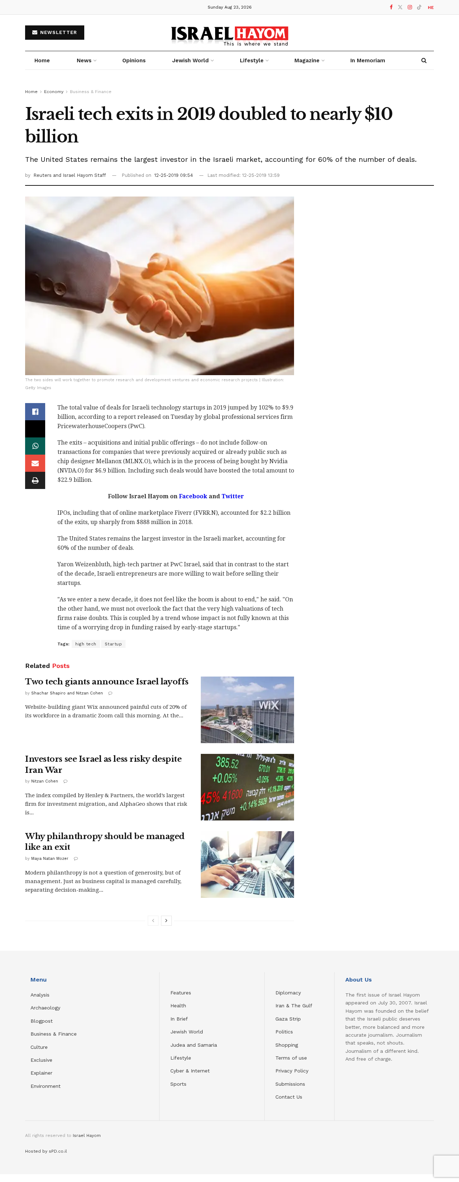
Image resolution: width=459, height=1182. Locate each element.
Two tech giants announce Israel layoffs (107, 682)
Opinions (134, 60)
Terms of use (291, 1058)
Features (180, 993)
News (84, 60)
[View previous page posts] (153, 921)
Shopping (286, 1045)
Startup (113, 643)
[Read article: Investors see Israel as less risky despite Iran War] (247, 787)
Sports (178, 1084)
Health (178, 1005)
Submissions (290, 1084)
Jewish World (186, 1032)
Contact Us (288, 1097)
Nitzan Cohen (44, 781)
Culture (39, 1047)
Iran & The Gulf (293, 1005)
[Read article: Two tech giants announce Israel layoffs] (247, 710)
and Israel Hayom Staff (79, 175)
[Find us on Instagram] (410, 7)
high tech (85, 643)
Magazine (307, 60)
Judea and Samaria (193, 1045)
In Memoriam (367, 60)
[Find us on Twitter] (400, 7)
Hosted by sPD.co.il (46, 1151)
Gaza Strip (288, 1019)
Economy (53, 91)
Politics (284, 1032)
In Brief (179, 1019)
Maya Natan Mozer (49, 858)
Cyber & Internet (190, 1071)
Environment (45, 1086)
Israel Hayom (87, 1135)
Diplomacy (289, 993)
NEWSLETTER (57, 32)
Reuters (43, 175)
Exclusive (41, 1060)
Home (42, 60)
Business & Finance (91, 91)
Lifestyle (180, 1058)
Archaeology (45, 1008)
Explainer (41, 1073)
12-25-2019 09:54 (173, 175)
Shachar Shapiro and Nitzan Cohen (67, 693)
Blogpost (41, 1021)
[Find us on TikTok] (419, 7)
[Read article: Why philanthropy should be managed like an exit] (247, 864)
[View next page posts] (166, 921)
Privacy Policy (291, 1071)
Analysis (40, 995)
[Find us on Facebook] (391, 7)
